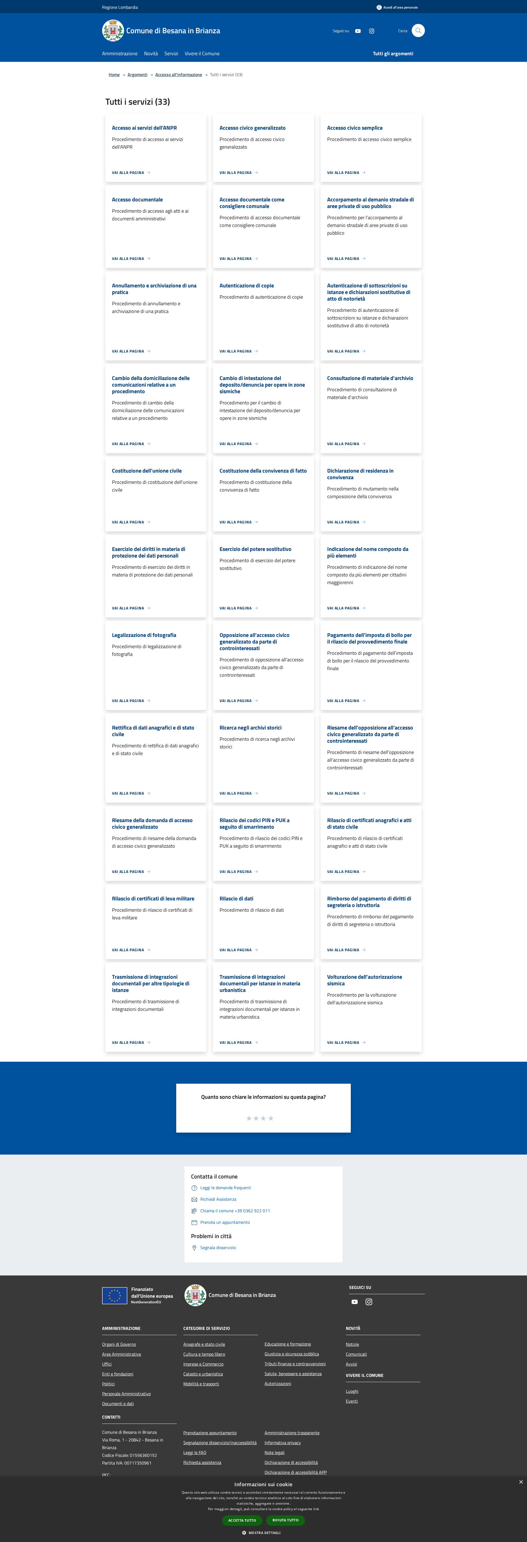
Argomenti (137, 74)
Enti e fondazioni (117, 1374)
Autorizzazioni (278, 1383)
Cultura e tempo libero (204, 1354)
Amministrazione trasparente (292, 1432)
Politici (108, 1383)
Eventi (352, 1401)
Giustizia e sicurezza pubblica (292, 1353)
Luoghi (352, 1391)
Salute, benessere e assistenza (293, 1373)
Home (114, 74)
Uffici (107, 1364)
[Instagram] (369, 30)
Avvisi (351, 1364)
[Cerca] (418, 30)
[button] (263, 1532)
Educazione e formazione (288, 1344)
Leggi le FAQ (194, 1452)
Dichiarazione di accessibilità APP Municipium (296, 1476)
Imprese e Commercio (203, 1364)
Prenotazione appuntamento (210, 1432)
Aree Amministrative (121, 1354)
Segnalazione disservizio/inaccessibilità (220, 1442)
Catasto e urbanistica (203, 1374)
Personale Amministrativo (126, 1393)
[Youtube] (355, 30)
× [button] (521, 1482)
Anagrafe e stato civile (204, 1344)
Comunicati (356, 1354)
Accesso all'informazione (178, 74)
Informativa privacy (283, 1442)
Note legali (275, 1452)
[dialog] (263, 1509)
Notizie (352, 1344)
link (316, 1509)
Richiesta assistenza (202, 1462)
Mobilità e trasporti (201, 1383)
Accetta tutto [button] (242, 1520)
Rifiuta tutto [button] (286, 1520)
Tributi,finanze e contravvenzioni (295, 1363)
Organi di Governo (119, 1344)
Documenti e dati (118, 1403)
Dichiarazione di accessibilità (291, 1462)
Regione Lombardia (120, 7)
